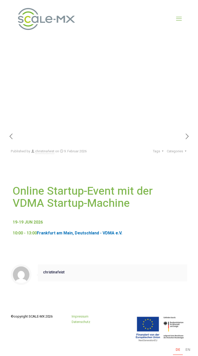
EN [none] (187, 349)
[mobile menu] (179, 18)
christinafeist (44, 151)
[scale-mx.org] (45, 18)
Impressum (80, 316)
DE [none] (178, 349)
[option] (188, 350)
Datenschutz (81, 321)
